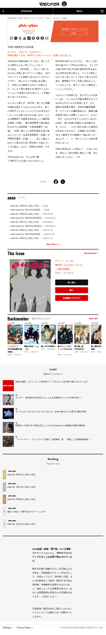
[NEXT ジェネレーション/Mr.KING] (30, 285)
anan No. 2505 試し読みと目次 (32, 238)
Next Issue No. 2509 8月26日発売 (33, 218)
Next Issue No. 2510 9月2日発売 (30, 210)
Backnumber (90, 253)
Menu (79, 11)
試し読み (71, 282)
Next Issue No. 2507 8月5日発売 (32, 234)
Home (20, 18)
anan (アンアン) (29, 18)
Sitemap (7, 627)
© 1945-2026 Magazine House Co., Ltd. (81, 627)
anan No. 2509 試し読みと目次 (29, 206)
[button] (96, 337)
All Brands (26, 11)
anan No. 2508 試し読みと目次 (32, 214)
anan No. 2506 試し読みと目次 (32, 230)
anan (73, 33)
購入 (72, 290)
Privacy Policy (24, 627)
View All (93, 318)
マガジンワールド (53, 3)
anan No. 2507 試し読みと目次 (32, 222)
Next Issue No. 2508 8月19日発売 (33, 226)
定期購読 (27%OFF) (71, 298)
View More (51, 244)
